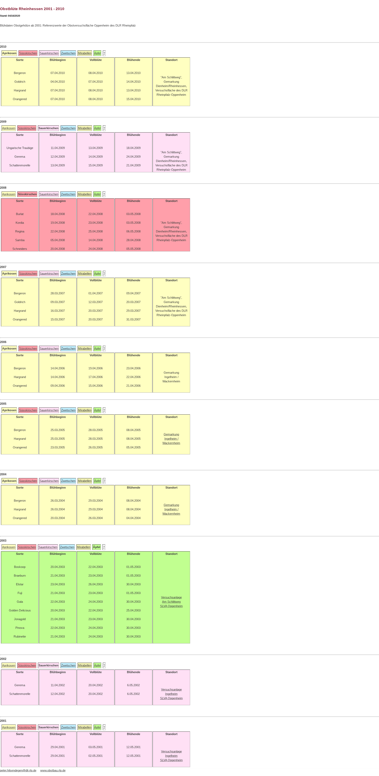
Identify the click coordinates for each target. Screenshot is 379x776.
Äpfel (97, 53)
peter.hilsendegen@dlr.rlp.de (18, 770)
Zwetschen (68, 53)
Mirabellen (84, 53)
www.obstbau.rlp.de (53, 770)
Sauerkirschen (49, 53)
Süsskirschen (28, 53)
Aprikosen (8, 128)
